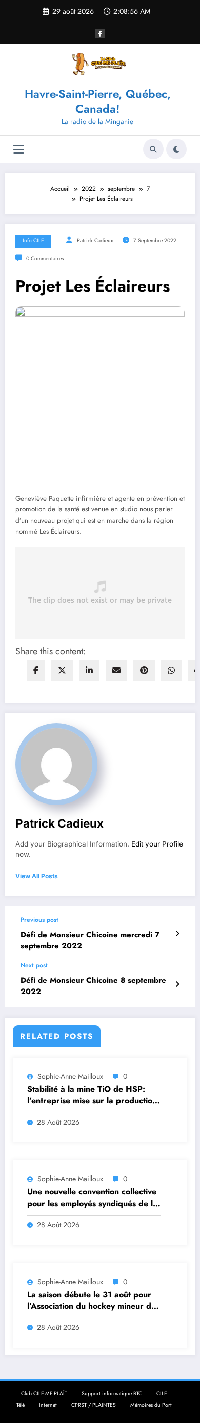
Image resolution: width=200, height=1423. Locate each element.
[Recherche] (153, 149)
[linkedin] (89, 670)
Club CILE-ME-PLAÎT (44, 1393)
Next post (34, 965)
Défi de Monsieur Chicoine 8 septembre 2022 (93, 986)
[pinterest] (144, 670)
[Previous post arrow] (177, 933)
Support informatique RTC (112, 1393)
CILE (161, 1393)
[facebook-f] (100, 33)
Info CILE (33, 240)
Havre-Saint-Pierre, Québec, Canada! (98, 101)
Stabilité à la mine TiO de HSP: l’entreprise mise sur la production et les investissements (92, 1095)
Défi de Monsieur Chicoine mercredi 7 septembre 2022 (90, 940)
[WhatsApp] (171, 670)
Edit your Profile (157, 844)
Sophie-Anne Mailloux (70, 1076)
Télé (20, 1405)
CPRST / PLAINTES (93, 1405)
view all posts (36, 876)
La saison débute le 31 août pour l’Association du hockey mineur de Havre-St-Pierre (91, 1300)
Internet (48, 1405)
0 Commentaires (45, 258)
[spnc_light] (176, 149)
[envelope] (116, 670)
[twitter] (62, 670)
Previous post (39, 919)
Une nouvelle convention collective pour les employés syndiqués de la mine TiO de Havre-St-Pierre (92, 1197)
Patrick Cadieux (95, 240)
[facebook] (36, 670)
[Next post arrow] (177, 984)
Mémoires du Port (151, 1405)
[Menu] (18, 149)
